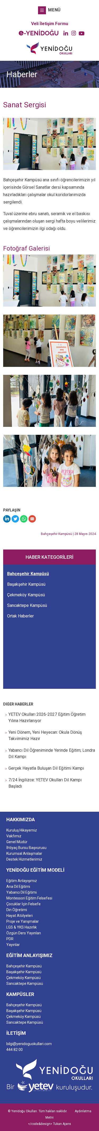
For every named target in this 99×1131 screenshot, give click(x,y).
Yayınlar (13, 945)
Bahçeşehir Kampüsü (28, 573)
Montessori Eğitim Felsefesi (29, 898)
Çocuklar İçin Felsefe (23, 904)
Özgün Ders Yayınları (23, 933)
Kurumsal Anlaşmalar (24, 853)
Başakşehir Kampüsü (26, 584)
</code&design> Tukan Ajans (49, 1124)
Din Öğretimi (16, 910)
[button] (49, 10)
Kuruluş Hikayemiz (21, 830)
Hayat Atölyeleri (19, 915)
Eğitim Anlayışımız (21, 881)
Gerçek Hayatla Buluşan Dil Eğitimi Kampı (46, 768)
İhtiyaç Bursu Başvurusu (26, 848)
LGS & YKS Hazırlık (21, 927)
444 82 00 (14, 1049)
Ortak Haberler (20, 615)
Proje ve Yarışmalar (22, 921)
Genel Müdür (16, 842)
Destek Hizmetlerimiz (24, 859)
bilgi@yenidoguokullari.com (29, 1044)
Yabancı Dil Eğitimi (21, 892)
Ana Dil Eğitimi (18, 886)
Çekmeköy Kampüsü (26, 594)
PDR (9, 939)
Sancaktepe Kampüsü (27, 605)
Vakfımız (13, 836)
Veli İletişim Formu (49, 23)
